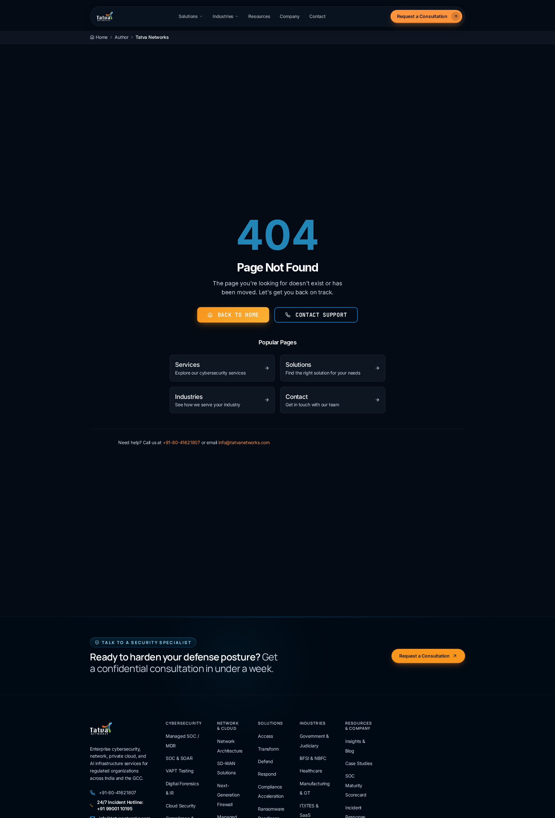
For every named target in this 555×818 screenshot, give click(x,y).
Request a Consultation (422, 16)
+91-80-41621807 (181, 442)
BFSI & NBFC (313, 758)
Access (265, 736)
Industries (223, 16)
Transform (268, 749)
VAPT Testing (180, 770)
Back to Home (238, 314)
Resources (259, 16)
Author (121, 37)
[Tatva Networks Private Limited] (105, 16)
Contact (317, 16)
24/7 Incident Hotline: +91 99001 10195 (120, 805)
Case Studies (358, 763)
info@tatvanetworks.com (244, 442)
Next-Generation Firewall (228, 795)
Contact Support (321, 314)
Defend (265, 761)
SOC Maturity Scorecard (355, 785)
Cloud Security (181, 805)
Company (290, 16)
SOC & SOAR (179, 758)
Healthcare (311, 770)
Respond (267, 774)
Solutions (188, 16)
